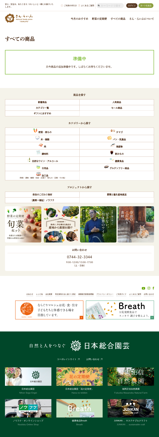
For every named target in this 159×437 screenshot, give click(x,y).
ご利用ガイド (121, 294)
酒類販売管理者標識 (86, 294)
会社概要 (48, 294)
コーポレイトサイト (67, 359)
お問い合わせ (149, 294)
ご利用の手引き (69, 6)
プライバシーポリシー (105, 294)
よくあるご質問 (86, 6)
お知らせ (29, 294)
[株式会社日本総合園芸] (79, 345)
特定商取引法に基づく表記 (65, 294)
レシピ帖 (39, 294)
